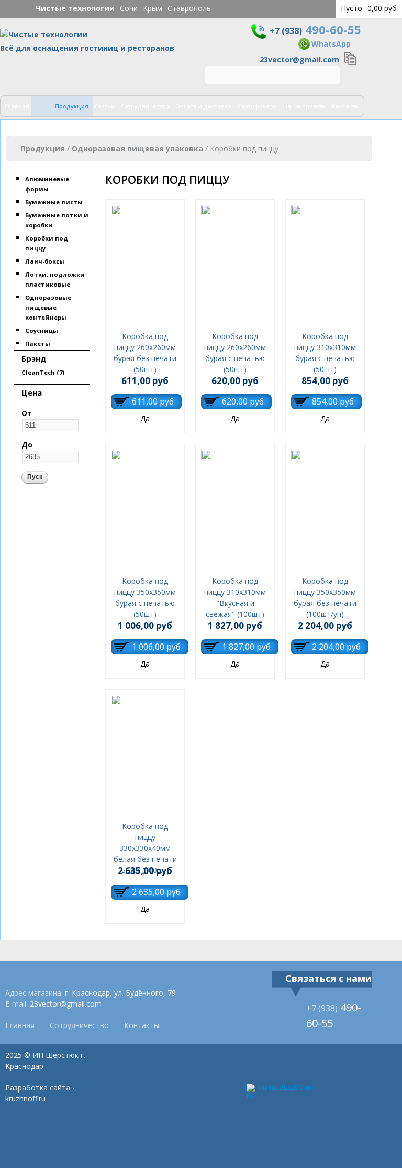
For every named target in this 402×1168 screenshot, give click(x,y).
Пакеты (37, 343)
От (26, 413)
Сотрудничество (145, 106)
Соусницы (41, 330)
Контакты (346, 106)
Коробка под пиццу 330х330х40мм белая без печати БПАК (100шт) (145, 848)
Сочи (129, 8)
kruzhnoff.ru (25, 1099)
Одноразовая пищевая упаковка (137, 149)
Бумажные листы (54, 202)
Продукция (71, 106)
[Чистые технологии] (43, 37)
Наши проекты (305, 106)
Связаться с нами (328, 978)
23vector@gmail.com (299, 59)
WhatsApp (331, 44)
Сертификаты (257, 106)
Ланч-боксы (44, 261)
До (26, 445)
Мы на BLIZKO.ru (284, 1087)
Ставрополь (189, 8)
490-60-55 (315, 29)
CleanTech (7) (42, 372)
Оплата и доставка (203, 106)
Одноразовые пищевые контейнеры (48, 307)
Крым (152, 8)
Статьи (105, 106)
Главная (17, 106)
